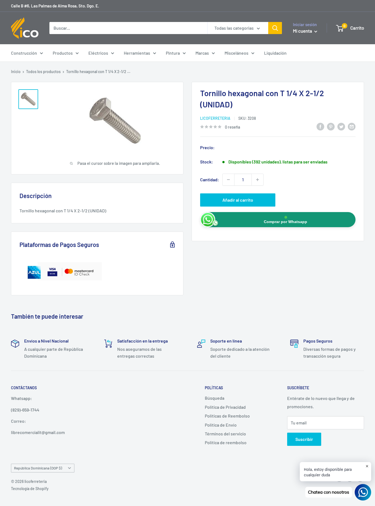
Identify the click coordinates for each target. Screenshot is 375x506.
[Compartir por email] (352, 126)
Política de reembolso (226, 442)
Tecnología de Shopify (30, 488)
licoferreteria (215, 118)
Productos (63, 52)
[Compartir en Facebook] (320, 126)
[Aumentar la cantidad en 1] (257, 179)
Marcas (202, 52)
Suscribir (304, 439)
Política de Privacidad (225, 407)
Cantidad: (209, 179)
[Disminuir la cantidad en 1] (228, 179)
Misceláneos (236, 52)
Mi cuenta (303, 31)
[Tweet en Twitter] (341, 126)
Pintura (173, 52)
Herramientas (137, 52)
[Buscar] (275, 28)
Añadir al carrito (237, 199)
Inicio (16, 71)
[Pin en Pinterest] (331, 126)
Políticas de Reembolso (227, 415)
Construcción (24, 52)
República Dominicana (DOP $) (38, 468)
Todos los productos (43, 71)
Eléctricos (98, 52)
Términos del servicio (225, 433)
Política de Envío (221, 424)
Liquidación (275, 52)
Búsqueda (214, 398)
